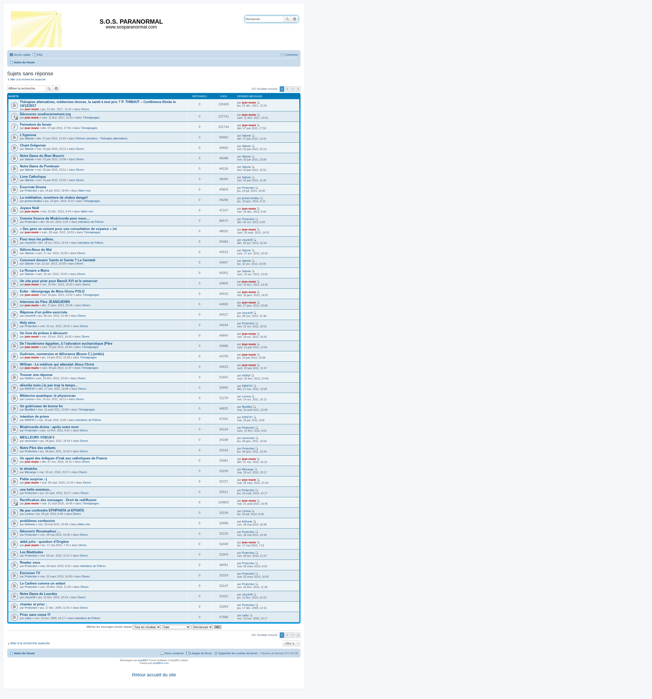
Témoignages (91, 117)
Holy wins (27, 323)
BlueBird (30, 409)
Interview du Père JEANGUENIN (45, 302)
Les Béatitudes (31, 552)
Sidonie (29, 138)
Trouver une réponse (36, 375)
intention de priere (34, 416)
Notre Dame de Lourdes (38, 594)
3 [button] (292, 89)
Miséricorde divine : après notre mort (49, 427)
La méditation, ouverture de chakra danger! (54, 197)
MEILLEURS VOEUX (36, 437)
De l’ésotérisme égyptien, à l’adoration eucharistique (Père (66, 343)
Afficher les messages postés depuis (109, 626)
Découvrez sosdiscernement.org (45, 114)
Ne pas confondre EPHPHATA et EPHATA (52, 510)
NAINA (29, 378)
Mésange (30, 472)
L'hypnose (28, 135)
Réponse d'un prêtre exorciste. (44, 312)
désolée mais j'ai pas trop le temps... (49, 385)
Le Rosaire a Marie (34, 270)
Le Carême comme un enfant (42, 583)
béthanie (30, 524)
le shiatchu (28, 469)
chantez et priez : (33, 604)
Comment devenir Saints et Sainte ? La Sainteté (57, 260)
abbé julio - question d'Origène (44, 542)
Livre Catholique (33, 177)
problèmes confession (37, 521)
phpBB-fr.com (161, 663)
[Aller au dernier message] (258, 102)
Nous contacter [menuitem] (174, 653)
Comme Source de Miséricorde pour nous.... (55, 218)
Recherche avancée (294, 19)
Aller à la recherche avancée (28, 79)
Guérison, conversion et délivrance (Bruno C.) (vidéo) (62, 354)
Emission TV (30, 573)
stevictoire (31, 440)
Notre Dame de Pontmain (39, 166)
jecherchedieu (33, 200)
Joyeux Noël (29, 208)
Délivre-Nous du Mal (36, 250)
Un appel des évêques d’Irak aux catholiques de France (63, 458)
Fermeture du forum (35, 124)
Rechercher (287, 19)
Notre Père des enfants (38, 448)
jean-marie (32, 109)
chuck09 (30, 242)
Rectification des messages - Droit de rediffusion (58, 500)
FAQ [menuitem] (40, 54)
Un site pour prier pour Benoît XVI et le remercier (59, 281)
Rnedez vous (30, 562)
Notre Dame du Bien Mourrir (42, 156)
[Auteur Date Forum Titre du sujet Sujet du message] (176, 626)
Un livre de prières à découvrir (44, 333)
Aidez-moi (84, 190)
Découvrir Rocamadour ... (40, 531)
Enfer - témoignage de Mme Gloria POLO (52, 291)
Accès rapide (22, 54)
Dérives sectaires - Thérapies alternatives (102, 138)
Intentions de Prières (91, 221)
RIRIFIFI (30, 388)
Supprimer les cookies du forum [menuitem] (237, 653)
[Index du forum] (36, 28)
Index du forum (24, 653)
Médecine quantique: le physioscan (48, 396)
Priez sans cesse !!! (35, 615)
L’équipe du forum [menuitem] (201, 653)
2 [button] (287, 89)
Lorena (29, 399)
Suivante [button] (298, 89)
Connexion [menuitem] (291, 54)
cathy (28, 618)
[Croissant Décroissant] (202, 626)
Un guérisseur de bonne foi (41, 406)
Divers (85, 109)
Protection (31, 190)
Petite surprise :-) (33, 479)
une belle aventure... (36, 489)
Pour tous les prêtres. (37, 239)
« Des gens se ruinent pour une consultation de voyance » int (68, 229)
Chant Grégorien (33, 145)
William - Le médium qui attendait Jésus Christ (57, 364)
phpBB (142, 660)
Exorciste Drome (33, 187)
